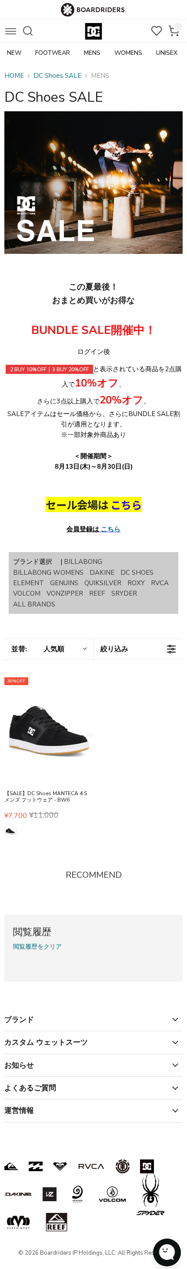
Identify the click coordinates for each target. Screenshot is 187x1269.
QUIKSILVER (102, 583)
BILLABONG (83, 561)
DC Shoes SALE (57, 76)
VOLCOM (26, 593)
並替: (37, 649)
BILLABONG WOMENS (48, 572)
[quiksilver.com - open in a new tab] (11, 1166)
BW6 (10, 831)
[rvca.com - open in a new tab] (91, 1166)
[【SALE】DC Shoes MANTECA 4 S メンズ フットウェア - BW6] (48, 730)
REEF (97, 593)
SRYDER (124, 593)
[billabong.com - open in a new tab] (36, 1166)
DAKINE (102, 572)
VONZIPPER (65, 593)
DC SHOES (137, 572)
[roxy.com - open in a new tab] (60, 1166)
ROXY (136, 583)
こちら (110, 529)
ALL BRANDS (34, 604)
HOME (14, 76)
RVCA (160, 583)
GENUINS (64, 583)
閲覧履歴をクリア (37, 946)
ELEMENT (28, 583)
